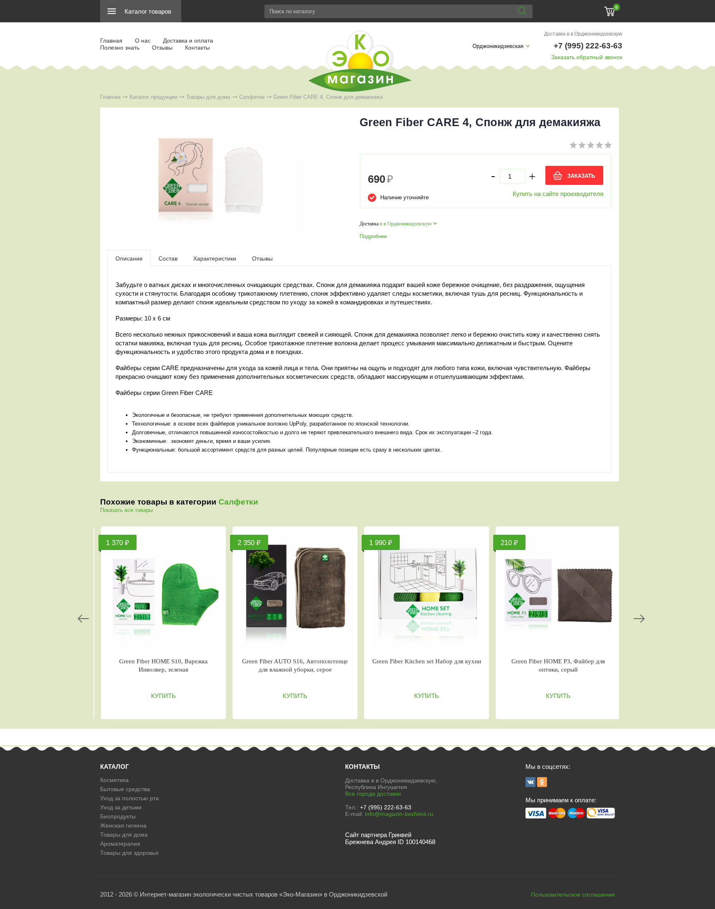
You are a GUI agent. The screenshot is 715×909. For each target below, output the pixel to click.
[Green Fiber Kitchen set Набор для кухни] (427, 592)
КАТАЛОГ (114, 766)
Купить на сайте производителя (558, 193)
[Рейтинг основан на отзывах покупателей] (591, 146)
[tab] (129, 258)
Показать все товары (126, 510)
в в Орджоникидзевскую (406, 224)
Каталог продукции (153, 97)
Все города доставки (373, 793)
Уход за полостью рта (129, 798)
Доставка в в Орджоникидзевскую (583, 34)
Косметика (114, 780)
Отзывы (162, 47)
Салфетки (251, 97)
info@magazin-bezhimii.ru (399, 814)
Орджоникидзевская (498, 46)
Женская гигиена (123, 825)
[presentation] (129, 258)
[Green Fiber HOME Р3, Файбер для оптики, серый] (558, 592)
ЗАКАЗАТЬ (581, 176)
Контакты (197, 47)
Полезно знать (119, 47)
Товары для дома (208, 97)
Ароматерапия (120, 843)
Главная (111, 40)
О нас (143, 40)
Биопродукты (118, 816)
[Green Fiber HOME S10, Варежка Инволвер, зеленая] (163, 592)
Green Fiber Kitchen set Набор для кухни (426, 661)
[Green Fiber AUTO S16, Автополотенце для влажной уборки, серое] (295, 592)
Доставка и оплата (188, 40)
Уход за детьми (121, 807)
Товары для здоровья (129, 852)
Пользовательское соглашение (573, 894)
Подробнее (373, 236)
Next (639, 619)
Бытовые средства (125, 789)
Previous (83, 619)
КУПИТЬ (163, 695)
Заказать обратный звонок (586, 57)
